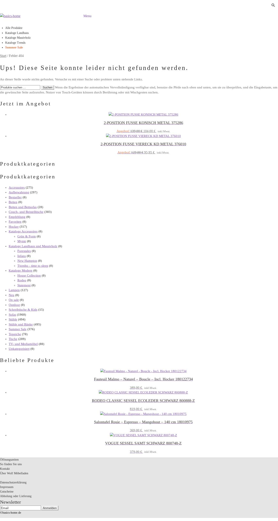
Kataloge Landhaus (17, 33)
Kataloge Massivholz (18, 37)
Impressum (6, 487)
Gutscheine (6, 491)
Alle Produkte (13, 28)
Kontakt (5, 468)
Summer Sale (14, 47)
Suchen (47, 87)
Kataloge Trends (15, 42)
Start (3, 56)
